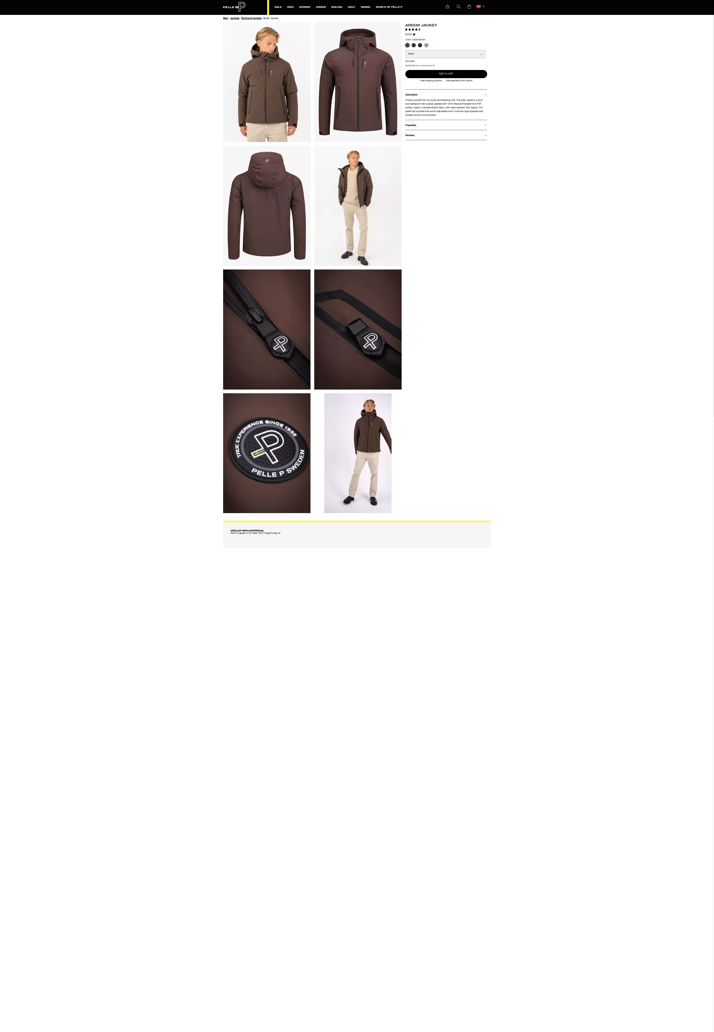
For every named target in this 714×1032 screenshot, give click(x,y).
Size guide (410, 61)
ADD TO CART (446, 74)
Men (225, 18)
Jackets (234, 18)
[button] (448, 7)
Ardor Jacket (270, 18)
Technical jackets (251, 18)
